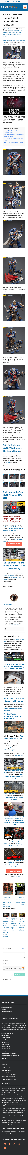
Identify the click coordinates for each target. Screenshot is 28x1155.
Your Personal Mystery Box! (14, 737)
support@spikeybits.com (8, 1079)
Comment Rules (5, 1035)
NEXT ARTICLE (21, 892)
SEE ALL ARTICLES (15, 625)
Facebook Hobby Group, (12, 527)
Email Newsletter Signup (7, 1067)
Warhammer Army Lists (6, 1011)
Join (26, 1)
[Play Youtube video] (14, 507)
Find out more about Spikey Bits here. (12, 1128)
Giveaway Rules (5, 1039)
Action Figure (13, 30)
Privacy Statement (5, 1037)
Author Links (4, 1051)
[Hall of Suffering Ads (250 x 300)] (14, 96)
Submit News (4, 1066)
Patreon (2, 1)
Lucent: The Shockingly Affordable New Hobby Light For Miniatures (14, 666)
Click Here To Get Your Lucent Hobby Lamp (14, 699)
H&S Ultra (12, 863)
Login (23, 948)
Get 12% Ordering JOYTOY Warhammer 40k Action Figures (13, 448)
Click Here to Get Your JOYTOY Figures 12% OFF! (13, 495)
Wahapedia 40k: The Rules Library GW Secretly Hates (13, 1131)
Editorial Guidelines (5, 1046)
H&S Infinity (19, 861)
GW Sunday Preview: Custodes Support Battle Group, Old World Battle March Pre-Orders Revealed (6, 927)
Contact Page (4, 1064)
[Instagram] (5, 629)
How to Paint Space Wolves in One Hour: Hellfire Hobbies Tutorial (20, 900)
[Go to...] (25, 7)
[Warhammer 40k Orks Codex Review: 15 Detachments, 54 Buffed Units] (14, 914)
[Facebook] (9, 1144)
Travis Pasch (7, 29)
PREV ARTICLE (6, 892)
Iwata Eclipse (8, 861)
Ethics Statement (5, 1042)
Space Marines (7, 32)
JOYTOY (19, 30)
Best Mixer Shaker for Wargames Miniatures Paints (14, 822)
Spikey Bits (6, 40)
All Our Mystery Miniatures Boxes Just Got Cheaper (13, 716)
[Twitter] (14, 1144)
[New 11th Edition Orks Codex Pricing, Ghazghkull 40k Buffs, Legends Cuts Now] (22, 914)
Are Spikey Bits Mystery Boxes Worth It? (10, 1055)
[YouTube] (5, 1148)
